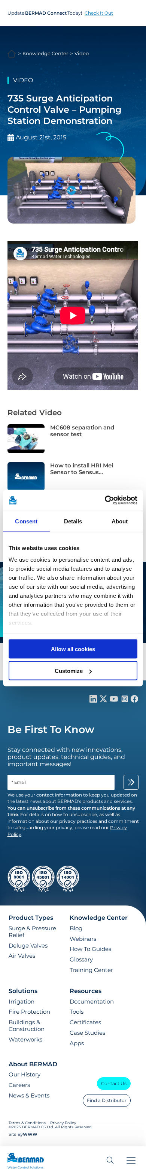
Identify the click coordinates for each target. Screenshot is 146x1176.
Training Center (91, 970)
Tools (76, 1011)
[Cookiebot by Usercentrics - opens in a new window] (105, 500)
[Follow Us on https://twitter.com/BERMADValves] (104, 700)
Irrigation (21, 1001)
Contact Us (114, 1083)
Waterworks (25, 1039)
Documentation (92, 1001)
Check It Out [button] (99, 13)
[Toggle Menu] (131, 1161)
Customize (69, 671)
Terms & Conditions (28, 1123)
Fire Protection (29, 1011)
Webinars (83, 939)
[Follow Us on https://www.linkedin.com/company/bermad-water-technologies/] (93, 700)
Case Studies (87, 1032)
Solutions (23, 991)
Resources (85, 991)
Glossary (81, 959)
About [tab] (120, 521)
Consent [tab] (26, 521)
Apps (77, 1043)
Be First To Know (50, 729)
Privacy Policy (63, 1123)
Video (81, 53)
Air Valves (22, 955)
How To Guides (90, 949)
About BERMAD (33, 1064)
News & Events (29, 1095)
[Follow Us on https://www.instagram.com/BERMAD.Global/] (125, 700)
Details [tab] (73, 521)
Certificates (85, 1022)
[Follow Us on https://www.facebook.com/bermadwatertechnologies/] (134, 700)
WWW (30, 1134)
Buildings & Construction (27, 1025)
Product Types (31, 917)
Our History (24, 1074)
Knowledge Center (45, 53)
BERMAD (11, 54)
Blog (76, 928)
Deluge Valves (28, 945)
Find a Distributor (107, 1100)
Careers (19, 1085)
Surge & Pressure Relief (32, 932)
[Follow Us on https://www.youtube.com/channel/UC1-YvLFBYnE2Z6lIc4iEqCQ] (115, 700)
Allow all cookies (73, 648)
